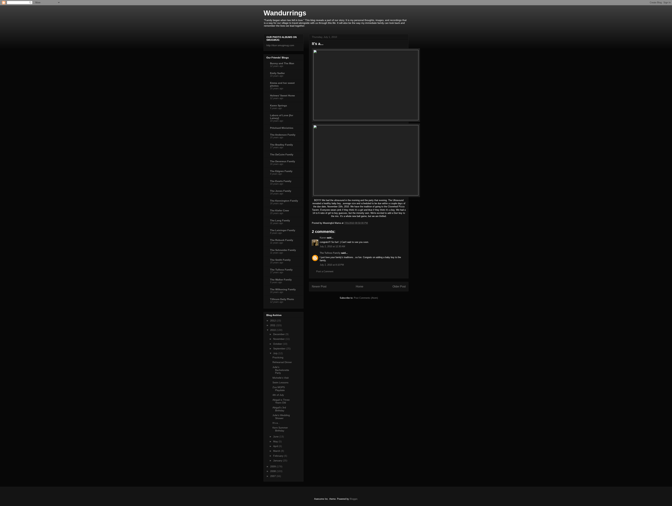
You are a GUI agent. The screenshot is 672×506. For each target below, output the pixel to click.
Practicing (277, 357)
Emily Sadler (277, 73)
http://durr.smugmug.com (280, 45)
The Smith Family (280, 259)
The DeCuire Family (281, 154)
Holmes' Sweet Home (282, 95)
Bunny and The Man (282, 63)
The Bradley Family (281, 144)
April (276, 446)
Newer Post (319, 286)
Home (359, 286)
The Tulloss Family (330, 253)
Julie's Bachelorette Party (280, 370)
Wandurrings (285, 13)
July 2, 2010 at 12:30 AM (332, 246)
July (275, 353)
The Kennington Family (284, 200)
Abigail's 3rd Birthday (279, 409)
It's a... (276, 422)
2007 (273, 476)
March (277, 450)
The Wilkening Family (283, 289)
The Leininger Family (282, 230)
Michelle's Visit (280, 377)
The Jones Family (280, 190)
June (276, 436)
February (278, 455)
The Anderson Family (282, 134)
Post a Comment (324, 271)
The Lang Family (280, 220)
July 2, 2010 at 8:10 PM (332, 264)
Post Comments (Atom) (366, 298)
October (278, 343)
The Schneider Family (283, 250)
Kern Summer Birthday (280, 429)
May (276, 441)
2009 (273, 466)
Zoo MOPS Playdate (278, 389)
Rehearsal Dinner (282, 362)
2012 (273, 320)
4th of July (278, 394)
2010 (273, 330)
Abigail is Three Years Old (281, 401)
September (279, 348)
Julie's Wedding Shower (281, 417)
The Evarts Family (280, 181)
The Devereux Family (282, 161)
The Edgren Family (281, 171)
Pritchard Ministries (281, 127)
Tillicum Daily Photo (282, 299)
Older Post (399, 286)
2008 (273, 471)
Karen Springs (278, 105)
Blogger (353, 499)
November (279, 339)
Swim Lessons (280, 382)
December (279, 334)
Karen (323, 237)
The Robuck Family (281, 240)
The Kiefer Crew (279, 210)
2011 (273, 325)
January (278, 460)
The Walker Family (281, 279)
